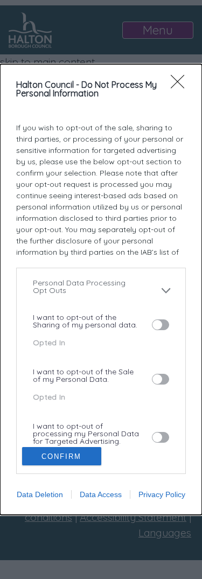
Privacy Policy (161, 494)
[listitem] (101, 291)
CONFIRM (61, 456)
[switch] (160, 324)
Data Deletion (40, 494)
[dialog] (101, 289)
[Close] (181, 85)
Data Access (101, 494)
